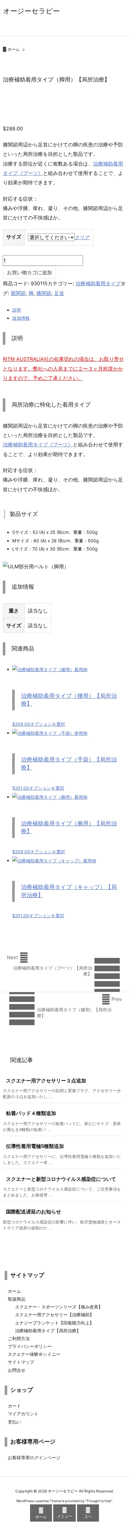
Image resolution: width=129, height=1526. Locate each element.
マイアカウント (23, 1413)
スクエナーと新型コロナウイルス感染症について (61, 1179)
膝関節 (43, 293)
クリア (82, 237)
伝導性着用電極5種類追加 (35, 1146)
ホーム (14, 49)
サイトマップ (21, 1362)
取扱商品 (16, 1299)
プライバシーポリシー (30, 1346)
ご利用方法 (19, 1338)
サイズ (13, 237)
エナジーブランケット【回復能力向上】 (54, 1322)
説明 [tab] (16, 310)
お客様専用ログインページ (34, 1457)
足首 (59, 293)
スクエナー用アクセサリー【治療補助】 (54, 1314)
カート (14, 1405)
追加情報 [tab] (21, 318)
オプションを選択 (47, 724)
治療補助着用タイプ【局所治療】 (48, 1330)
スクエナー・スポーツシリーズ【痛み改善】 (59, 1306)
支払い (14, 1421)
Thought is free (98, 1501)
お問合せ (16, 1370)
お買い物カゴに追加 (29, 272)
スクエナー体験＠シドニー (34, 1354)
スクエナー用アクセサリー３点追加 (46, 1080)
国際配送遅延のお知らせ (33, 1211)
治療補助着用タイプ (98, 283)
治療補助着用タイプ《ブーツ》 (38, 444)
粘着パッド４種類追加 (31, 1113)
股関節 (18, 293)
